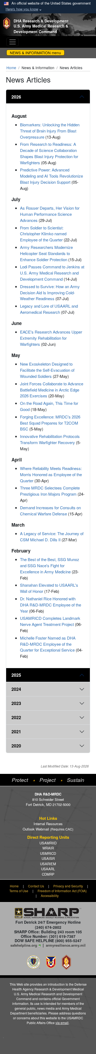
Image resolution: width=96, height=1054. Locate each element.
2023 (16, 703)
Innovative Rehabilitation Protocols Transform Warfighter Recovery (50, 439)
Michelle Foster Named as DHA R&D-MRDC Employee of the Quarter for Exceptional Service (47, 644)
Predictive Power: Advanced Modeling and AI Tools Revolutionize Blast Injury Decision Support (51, 176)
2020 (16, 746)
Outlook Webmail (48, 829)
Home (11, 67)
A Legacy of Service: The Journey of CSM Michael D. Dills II (51, 536)
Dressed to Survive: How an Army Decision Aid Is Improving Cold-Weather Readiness (50, 292)
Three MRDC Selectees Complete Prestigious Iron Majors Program (50, 491)
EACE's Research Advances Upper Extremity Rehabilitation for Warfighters (51, 338)
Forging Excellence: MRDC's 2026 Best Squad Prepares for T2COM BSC (50, 423)
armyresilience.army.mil (66, 945)
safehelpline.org (23, 945)
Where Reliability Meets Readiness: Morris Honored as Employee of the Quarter (51, 474)
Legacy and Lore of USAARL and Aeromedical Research (49, 309)
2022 (16, 717)
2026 (16, 97)
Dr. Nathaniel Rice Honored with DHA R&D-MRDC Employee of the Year (50, 605)
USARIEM (48, 863)
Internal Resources (48, 823)
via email (62, 1022)
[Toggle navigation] (12, 42)
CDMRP (48, 874)
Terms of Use (18, 890)
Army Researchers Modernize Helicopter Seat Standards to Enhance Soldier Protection (46, 253)
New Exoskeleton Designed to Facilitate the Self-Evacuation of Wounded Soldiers (47, 370)
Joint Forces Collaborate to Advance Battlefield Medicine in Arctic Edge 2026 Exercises (51, 390)
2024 (16, 689)
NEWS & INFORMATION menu (35, 52)
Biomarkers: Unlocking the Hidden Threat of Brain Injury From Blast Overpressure (49, 131)
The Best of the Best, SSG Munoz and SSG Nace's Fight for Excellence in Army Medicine (49, 565)
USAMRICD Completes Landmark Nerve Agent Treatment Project (50, 621)
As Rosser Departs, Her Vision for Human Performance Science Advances (49, 214)
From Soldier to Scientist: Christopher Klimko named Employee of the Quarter (43, 234)
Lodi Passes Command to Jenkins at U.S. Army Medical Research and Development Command (52, 273)
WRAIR (48, 848)
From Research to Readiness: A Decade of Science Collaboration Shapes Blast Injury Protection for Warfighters (49, 153)
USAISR (48, 858)
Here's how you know (22, 8)
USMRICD (48, 853)
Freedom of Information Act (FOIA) (62, 890)
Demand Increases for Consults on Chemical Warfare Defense (50, 510)
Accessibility (50, 895)
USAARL (48, 868)
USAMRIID (48, 842)
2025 (16, 675)
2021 (16, 731)
